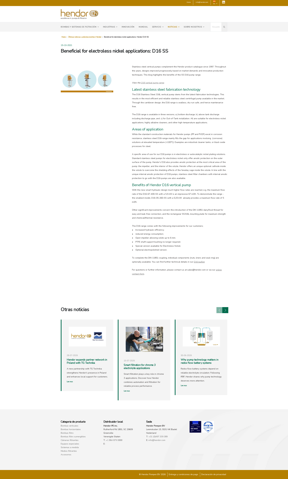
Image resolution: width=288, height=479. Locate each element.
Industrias (109, 27)
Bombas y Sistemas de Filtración (78, 27)
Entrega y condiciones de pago (183, 474)
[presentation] (219, 310)
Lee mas (70, 382)
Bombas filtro (67, 433)
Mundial (143, 27)
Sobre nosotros (193, 27)
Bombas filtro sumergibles (73, 436)
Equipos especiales (70, 443)
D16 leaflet (199, 261)
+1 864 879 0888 (114, 440)
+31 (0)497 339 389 (158, 436)
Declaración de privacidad (213, 474)
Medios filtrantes (69, 451)
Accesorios (66, 454)
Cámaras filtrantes (69, 440)
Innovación (128, 27)
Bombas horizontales (71, 429)
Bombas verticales (69, 425)
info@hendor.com (156, 440)
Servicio (156, 27)
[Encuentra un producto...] (224, 27)
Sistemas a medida (70, 447)
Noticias (172, 27)
